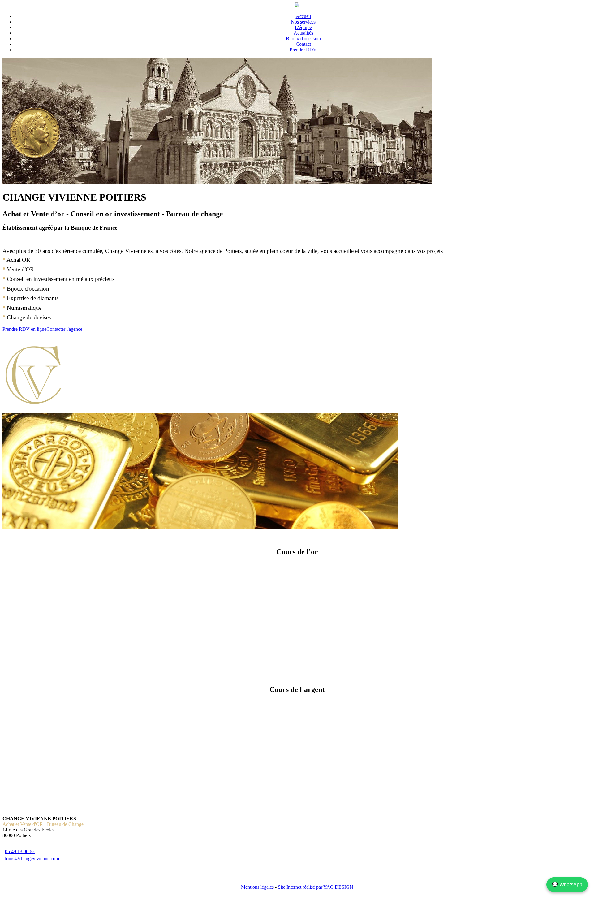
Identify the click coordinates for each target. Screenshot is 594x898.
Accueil (303, 16)
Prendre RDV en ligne (24, 329)
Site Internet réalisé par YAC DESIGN (315, 887)
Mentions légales (258, 887)
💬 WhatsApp (567, 884)
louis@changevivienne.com (32, 858)
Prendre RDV (303, 49)
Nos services (303, 21)
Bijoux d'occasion (303, 38)
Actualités (303, 33)
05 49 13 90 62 (20, 851)
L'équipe (303, 27)
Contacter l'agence (64, 329)
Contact (303, 44)
